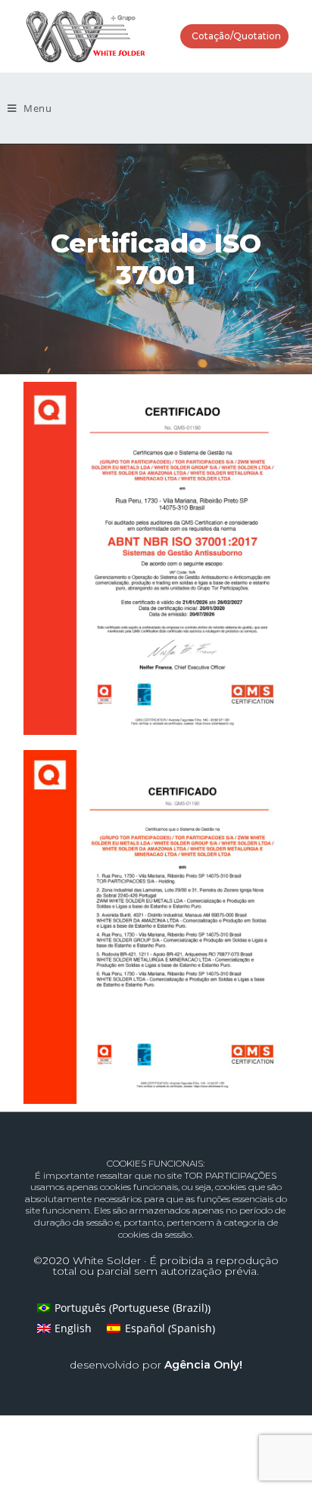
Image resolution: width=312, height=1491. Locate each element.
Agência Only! (203, 1365)
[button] (234, 36)
